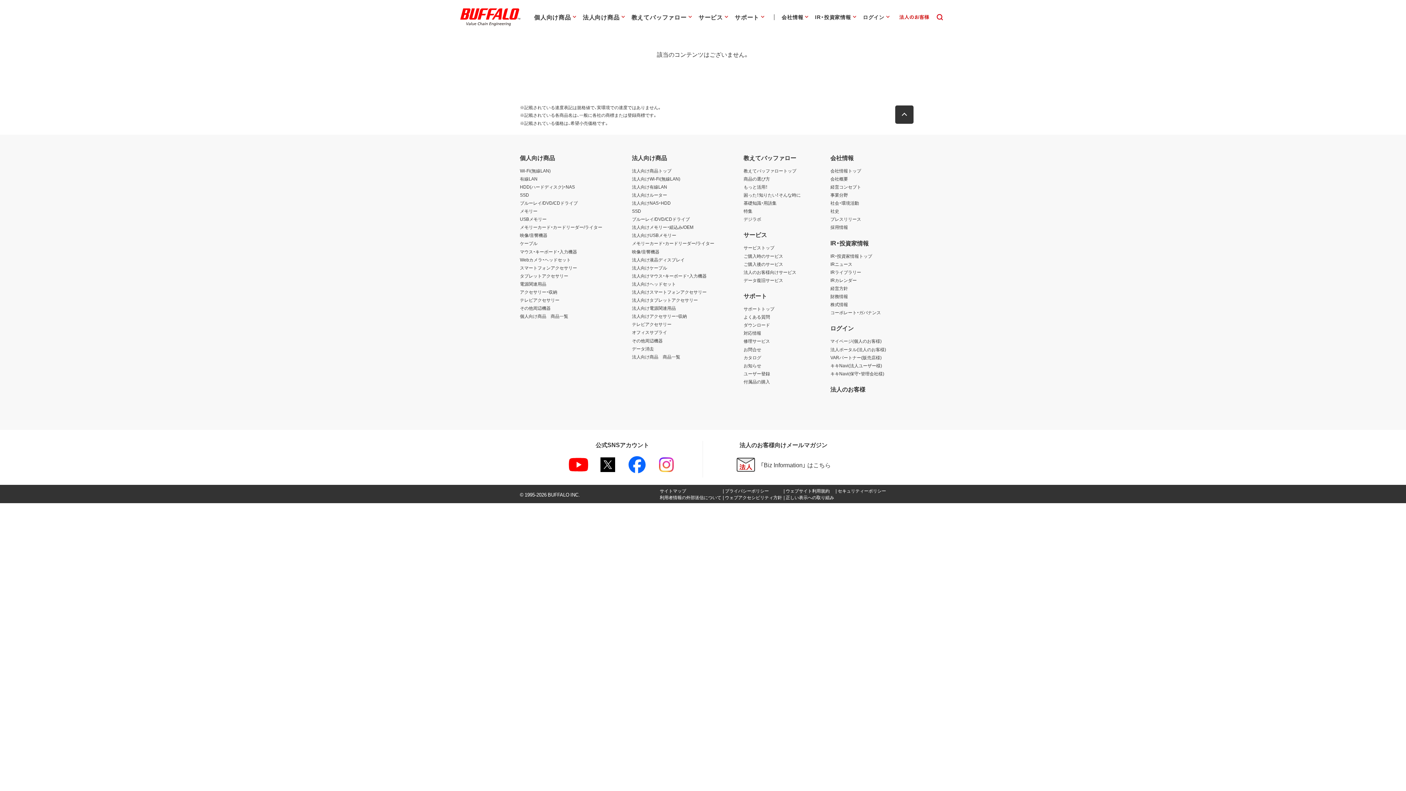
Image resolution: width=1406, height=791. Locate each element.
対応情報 (752, 333)
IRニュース (841, 264)
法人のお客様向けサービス (770, 272)
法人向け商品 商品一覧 (656, 356)
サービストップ (759, 247)
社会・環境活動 (844, 203)
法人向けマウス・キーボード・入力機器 (669, 275)
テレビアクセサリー (539, 300)
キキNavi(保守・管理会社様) (857, 373)
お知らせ (752, 365)
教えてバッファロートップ (770, 170)
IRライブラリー (845, 272)
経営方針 (839, 288)
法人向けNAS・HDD (651, 203)
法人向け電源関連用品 (654, 308)
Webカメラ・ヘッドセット (545, 259)
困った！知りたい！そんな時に (772, 195)
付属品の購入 (757, 381)
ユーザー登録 (757, 373)
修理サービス (757, 341)
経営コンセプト (845, 186)
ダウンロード (757, 325)
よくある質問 (757, 316)
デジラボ (752, 219)
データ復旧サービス (763, 280)
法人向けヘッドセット (654, 284)
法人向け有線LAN (649, 186)
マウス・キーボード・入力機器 (548, 251)
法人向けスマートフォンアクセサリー (669, 292)
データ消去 (643, 348)
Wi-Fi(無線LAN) (535, 170)
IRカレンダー (843, 280)
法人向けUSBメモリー (654, 235)
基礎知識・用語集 (760, 203)
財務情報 (839, 296)
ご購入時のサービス (763, 256)
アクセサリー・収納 (538, 292)
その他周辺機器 (535, 308)
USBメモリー (533, 219)
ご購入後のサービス (763, 264)
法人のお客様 (848, 389)
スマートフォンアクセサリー (548, 267)
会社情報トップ (845, 170)
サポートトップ (759, 308)
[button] (904, 114)
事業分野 (839, 195)
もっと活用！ (756, 186)
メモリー (529, 211)
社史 (834, 211)
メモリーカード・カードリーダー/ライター (561, 227)
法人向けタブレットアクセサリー (665, 300)
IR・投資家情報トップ (851, 256)
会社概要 (839, 178)
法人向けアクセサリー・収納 (659, 316)
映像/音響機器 (533, 235)
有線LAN (529, 178)
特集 (748, 211)
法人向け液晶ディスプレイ (658, 259)
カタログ (752, 357)
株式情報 (839, 304)
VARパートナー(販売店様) (856, 357)
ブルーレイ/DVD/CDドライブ (549, 203)
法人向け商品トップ (652, 170)
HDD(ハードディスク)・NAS (547, 186)
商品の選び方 (757, 178)
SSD (524, 195)
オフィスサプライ (649, 332)
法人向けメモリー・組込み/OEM (662, 227)
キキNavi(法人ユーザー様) (856, 365)
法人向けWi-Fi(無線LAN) (656, 178)
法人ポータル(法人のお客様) (858, 349)
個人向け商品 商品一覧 (544, 316)
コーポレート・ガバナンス (855, 312)
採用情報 (839, 227)
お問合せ (752, 349)
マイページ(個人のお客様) (856, 341)
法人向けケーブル (649, 267)
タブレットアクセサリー (544, 275)
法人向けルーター (649, 195)
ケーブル (529, 243)
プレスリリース (845, 219)
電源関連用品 (533, 284)
